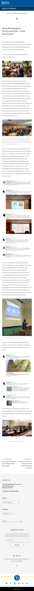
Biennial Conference (18, 441)
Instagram (17, 556)
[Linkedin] (27, 583)
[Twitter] (6, 583)
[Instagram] (15, 583)
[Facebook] (11, 583)
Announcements (10, 441)
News (24, 441)
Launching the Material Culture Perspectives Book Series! (9, 462)
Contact (20, 556)
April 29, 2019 (5, 36)
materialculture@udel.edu (10, 491)
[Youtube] (19, 583)
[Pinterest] (23, 583)
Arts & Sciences (9, 8)
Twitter (14, 556)
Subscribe (17, 545)
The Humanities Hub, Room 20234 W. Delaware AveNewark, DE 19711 (11, 485)
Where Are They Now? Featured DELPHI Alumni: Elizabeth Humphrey (25, 463)
